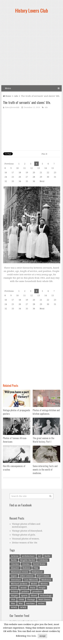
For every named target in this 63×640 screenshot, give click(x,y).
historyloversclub (12, 107)
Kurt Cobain (43, 576)
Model (34, 584)
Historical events (19, 572)
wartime (30, 603)
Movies (44, 584)
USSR (21, 599)
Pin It (44, 154)
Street (34, 595)
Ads (16, 96)
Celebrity (43, 560)
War (13, 603)
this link (31, 636)
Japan (14, 576)
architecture (28, 556)
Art (39, 556)
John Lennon (27, 576)
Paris (32, 587)
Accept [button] (42, 636)
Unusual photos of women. (26, 539)
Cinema (15, 564)
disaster (15, 568)
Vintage (31, 599)
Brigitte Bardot (27, 560)
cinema (26, 564)
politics (25, 591)
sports (24, 595)
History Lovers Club (31, 10)
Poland (14, 591)
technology (45, 595)
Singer (14, 595)
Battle (47, 556)
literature (16, 580)
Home (8, 96)
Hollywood (37, 572)
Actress (14, 556)
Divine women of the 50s (24, 542)
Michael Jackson (19, 584)
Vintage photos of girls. (24, 535)
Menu (8, 88)
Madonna (46, 580)
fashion (26, 568)
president (37, 591)
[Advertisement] (31, 50)
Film (36, 568)
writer (41, 603)
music (14, 587)
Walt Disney (44, 599)
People (42, 587)
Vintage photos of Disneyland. (27, 531)
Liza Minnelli (31, 580)
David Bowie (39, 564)
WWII (14, 607)
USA (13, 599)
